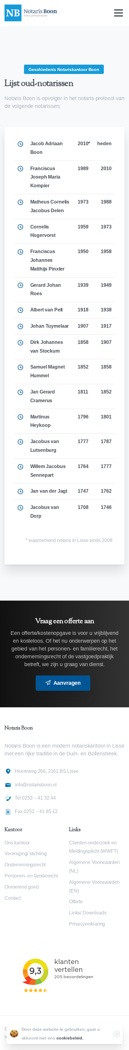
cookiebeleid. (69, 1038)
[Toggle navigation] (118, 13)
